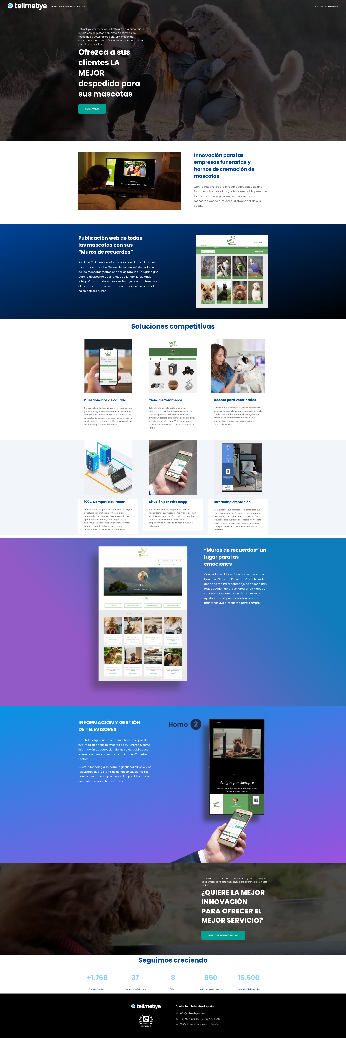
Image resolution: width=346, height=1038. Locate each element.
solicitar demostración (223, 935)
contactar (92, 108)
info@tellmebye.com (192, 1013)
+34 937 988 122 (190, 1019)
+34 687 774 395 (210, 1019)
